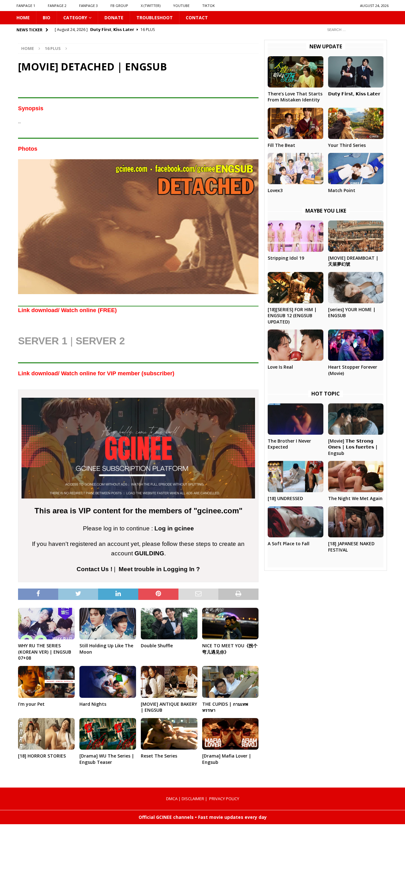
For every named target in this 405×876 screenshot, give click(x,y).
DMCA (172, 798)
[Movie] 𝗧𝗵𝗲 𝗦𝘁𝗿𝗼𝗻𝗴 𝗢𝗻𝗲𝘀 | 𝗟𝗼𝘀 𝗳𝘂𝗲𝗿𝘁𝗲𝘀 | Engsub (353, 447)
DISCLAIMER (193, 798)
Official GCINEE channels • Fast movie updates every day (203, 817)
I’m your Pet (31, 704)
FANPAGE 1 (25, 5)
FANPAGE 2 (57, 5)
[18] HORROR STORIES (42, 756)
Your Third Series (347, 145)
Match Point (341, 190)
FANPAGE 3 (88, 5)
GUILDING (149, 553)
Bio (46, 18)
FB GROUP (119, 5)
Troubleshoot (154, 18)
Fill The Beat (281, 145)
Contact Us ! (94, 569)
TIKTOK (208, 5)
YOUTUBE (181, 5)
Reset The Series (159, 756)
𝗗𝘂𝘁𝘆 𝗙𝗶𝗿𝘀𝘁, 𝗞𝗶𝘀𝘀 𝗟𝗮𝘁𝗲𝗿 (354, 94)
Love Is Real (280, 367)
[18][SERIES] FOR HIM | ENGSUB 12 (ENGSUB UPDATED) (292, 315)
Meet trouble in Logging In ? (159, 569)
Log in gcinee (174, 528)
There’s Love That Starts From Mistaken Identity (295, 97)
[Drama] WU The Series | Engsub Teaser (106, 759)
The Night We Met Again (355, 498)
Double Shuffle (157, 646)
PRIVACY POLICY (224, 798)
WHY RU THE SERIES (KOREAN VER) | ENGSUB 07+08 (44, 652)
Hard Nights (92, 704)
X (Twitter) (150, 5)
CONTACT (197, 18)
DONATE (113, 18)
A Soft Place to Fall (288, 544)
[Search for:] (355, 30)
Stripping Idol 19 (286, 258)
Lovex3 (275, 190)
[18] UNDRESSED (285, 498)
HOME (23, 18)
